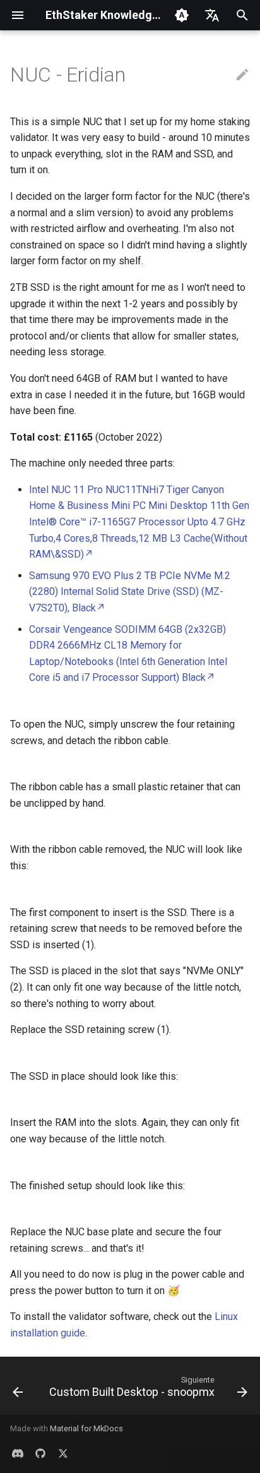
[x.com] (63, 1453)
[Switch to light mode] (181, 15)
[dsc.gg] (18, 1453)
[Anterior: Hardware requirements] (18, 1389)
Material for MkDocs (86, 1428)
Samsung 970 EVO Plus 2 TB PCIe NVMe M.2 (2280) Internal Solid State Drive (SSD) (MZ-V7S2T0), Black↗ (129, 592)
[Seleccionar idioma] (212, 15)
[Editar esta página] (242, 75)
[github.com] (40, 1453)
